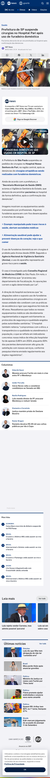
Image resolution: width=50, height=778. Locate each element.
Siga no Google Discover (27, 119)
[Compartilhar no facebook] (19, 55)
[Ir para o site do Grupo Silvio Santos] (21, 739)
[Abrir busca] (42, 3)
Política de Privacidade (14, 764)
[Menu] (47, 3)
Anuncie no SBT (25, 746)
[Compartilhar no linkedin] (43, 55)
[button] (19, 619)
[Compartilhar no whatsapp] (7, 55)
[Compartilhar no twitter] (31, 55)
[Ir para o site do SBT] (38, 739)
